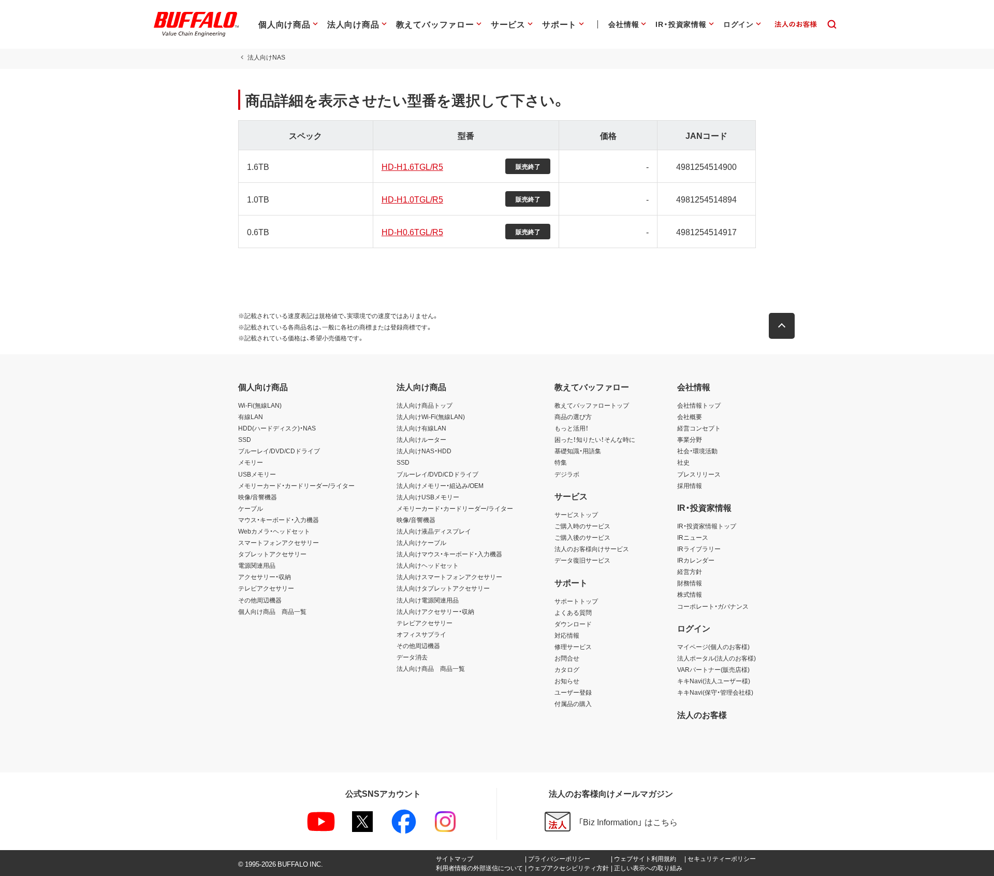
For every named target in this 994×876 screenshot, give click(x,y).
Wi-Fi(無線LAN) (260, 405)
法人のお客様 (702, 714)
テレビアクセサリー (266, 588)
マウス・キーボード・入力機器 (278, 519)
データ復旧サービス (582, 560)
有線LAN (250, 416)
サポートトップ (576, 601)
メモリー (250, 462)
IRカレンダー (695, 560)
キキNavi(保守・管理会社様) (715, 692)
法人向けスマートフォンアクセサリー (449, 576)
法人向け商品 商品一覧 (431, 668)
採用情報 (689, 485)
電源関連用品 (256, 565)
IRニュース (692, 537)
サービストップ (576, 514)
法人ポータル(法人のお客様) (716, 658)
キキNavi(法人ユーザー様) (713, 680)
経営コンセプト (699, 428)
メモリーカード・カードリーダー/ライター (296, 485)
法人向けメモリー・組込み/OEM (440, 485)
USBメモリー (257, 474)
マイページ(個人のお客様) (713, 646)
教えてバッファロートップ (591, 405)
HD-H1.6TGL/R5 (412, 166)
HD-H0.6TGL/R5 (412, 231)
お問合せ (566, 658)
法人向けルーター (421, 439)
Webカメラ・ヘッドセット (274, 531)
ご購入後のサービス (582, 537)
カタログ (566, 669)
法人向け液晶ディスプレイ (434, 531)
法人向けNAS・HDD (424, 450)
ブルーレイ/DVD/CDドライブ (279, 450)
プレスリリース (699, 474)
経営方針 (689, 571)
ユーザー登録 (573, 692)
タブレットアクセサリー (272, 553)
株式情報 (689, 594)
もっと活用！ (571, 428)
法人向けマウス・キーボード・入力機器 (449, 553)
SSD (244, 439)
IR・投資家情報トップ (706, 525)
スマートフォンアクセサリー (278, 542)
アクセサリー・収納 (264, 576)
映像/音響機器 (257, 496)
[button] (782, 326)
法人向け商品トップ (424, 405)
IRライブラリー (699, 548)
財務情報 (689, 582)
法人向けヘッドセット (428, 565)
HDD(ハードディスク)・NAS (277, 428)
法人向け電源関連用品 (428, 600)
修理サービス (573, 646)
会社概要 (689, 416)
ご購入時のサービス (582, 525)
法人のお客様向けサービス (591, 548)
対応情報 (566, 635)
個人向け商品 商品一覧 (272, 611)
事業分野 (689, 439)
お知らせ (566, 680)
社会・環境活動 (697, 450)
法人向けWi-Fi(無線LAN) (431, 416)
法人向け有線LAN (421, 428)
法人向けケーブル (421, 542)
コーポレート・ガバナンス (713, 606)
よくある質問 (573, 612)
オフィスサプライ (421, 634)
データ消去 (412, 657)
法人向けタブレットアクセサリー (443, 588)
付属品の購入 (573, 703)
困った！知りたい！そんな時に (594, 439)
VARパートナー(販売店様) (713, 669)
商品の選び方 (573, 416)
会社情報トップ (699, 405)
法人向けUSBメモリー (428, 496)
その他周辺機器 (260, 600)
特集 (560, 462)
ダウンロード (573, 623)
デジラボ (566, 474)
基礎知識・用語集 (577, 450)
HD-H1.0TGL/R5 (412, 199)
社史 (683, 462)
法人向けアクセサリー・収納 (435, 611)
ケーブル (250, 508)
